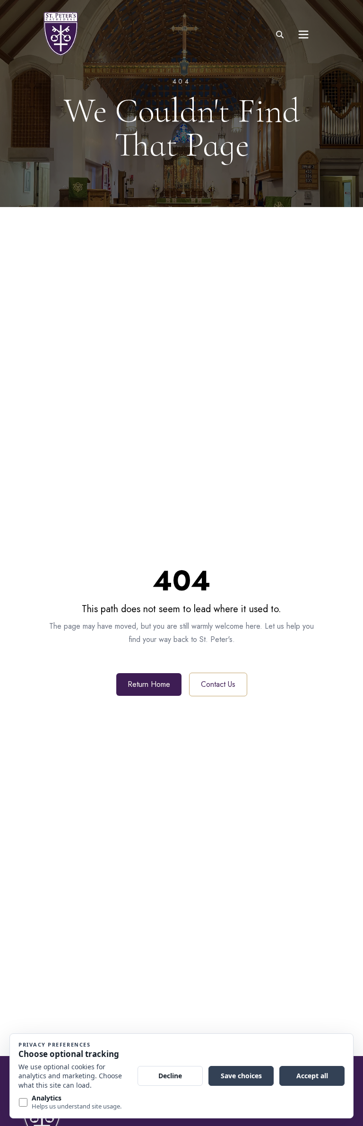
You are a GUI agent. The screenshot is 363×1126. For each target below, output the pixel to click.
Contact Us (218, 684)
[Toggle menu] (303, 34)
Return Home (149, 684)
